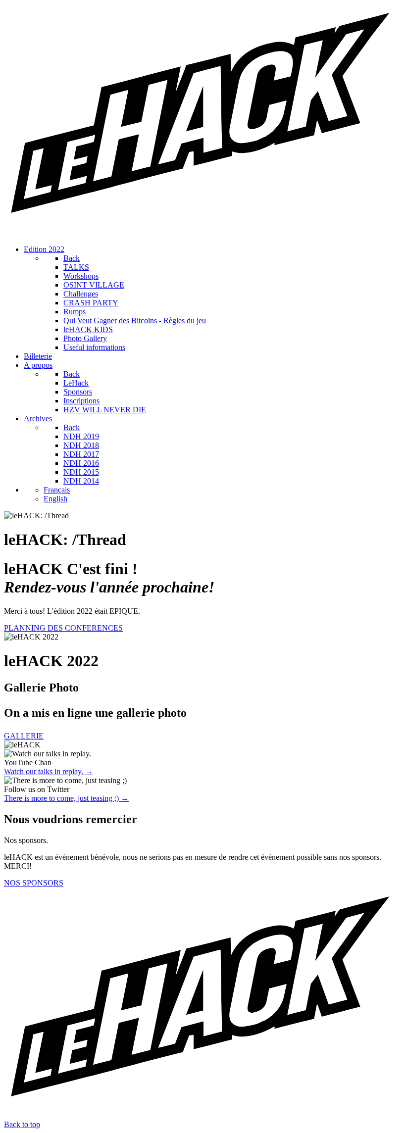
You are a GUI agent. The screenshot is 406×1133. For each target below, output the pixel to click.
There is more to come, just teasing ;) (66, 798)
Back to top (22, 1124)
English (55, 498)
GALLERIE (24, 736)
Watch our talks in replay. (48, 771)
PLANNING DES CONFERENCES (63, 628)
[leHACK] (203, 232)
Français (57, 490)
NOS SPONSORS (33, 883)
